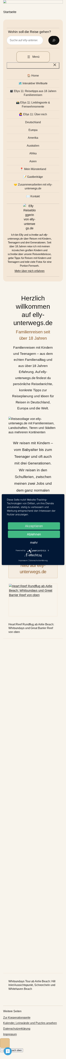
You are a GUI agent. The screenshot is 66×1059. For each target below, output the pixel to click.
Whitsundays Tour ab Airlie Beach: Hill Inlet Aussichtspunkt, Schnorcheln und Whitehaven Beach (31, 985)
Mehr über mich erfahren (30, 270)
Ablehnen (34, 534)
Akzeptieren (34, 526)
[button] (5, 1043)
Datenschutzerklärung (16, 1028)
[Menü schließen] (33, 65)
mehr (34, 542)
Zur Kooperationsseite (16, 1017)
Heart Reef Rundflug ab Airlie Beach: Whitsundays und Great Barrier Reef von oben (31, 628)
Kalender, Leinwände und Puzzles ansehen (30, 1023)
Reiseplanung (22, 396)
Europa (22, 408)
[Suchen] (53, 40)
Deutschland (40, 402)
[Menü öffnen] (33, 56)
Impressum (10, 1034)
